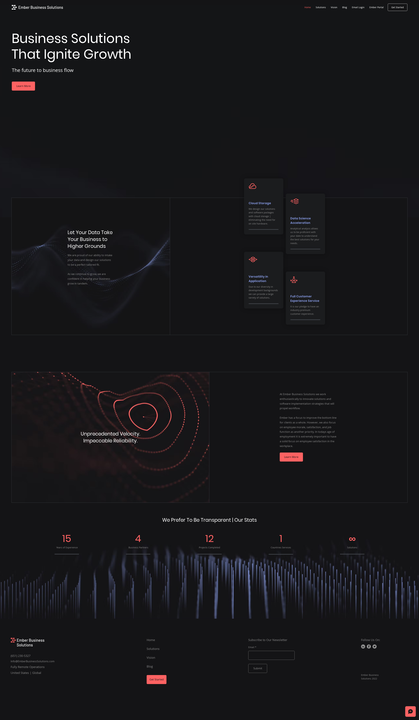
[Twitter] (375, 646)
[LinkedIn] (363, 646)
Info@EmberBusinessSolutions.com (33, 661)
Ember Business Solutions (40, 7)
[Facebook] (369, 646)
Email (251, 647)
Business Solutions (31, 642)
